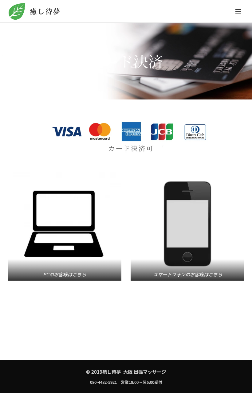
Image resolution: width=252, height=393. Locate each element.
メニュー (238, 11)
